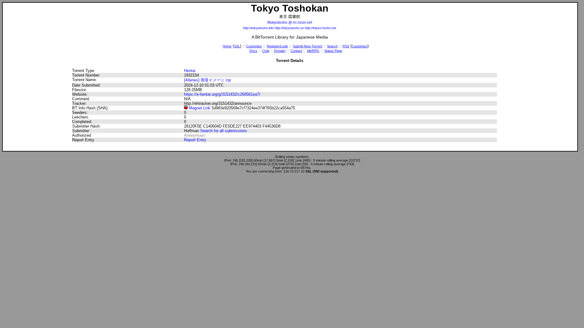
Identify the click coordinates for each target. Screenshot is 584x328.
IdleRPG (313, 51)
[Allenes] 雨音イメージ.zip (207, 80)
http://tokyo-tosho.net (320, 28)
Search (332, 46)
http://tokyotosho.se (289, 28)
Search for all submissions (223, 130)
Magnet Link (199, 108)
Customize (254, 46)
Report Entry (195, 140)
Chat (265, 51)
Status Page (333, 51)
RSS (345, 46)
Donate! (280, 51)
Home (227, 46)
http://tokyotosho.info (258, 28)
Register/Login (277, 46)
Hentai (189, 70)
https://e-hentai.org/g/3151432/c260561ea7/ (222, 94)
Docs (253, 51)
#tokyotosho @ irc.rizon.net (289, 22)
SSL (237, 46)
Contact (296, 51)
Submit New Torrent (307, 46)
